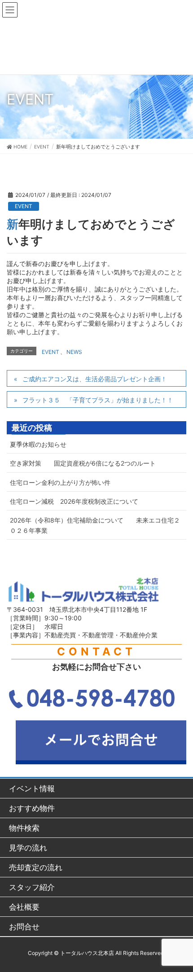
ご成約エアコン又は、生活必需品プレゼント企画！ (94, 379)
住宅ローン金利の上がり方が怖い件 (60, 482)
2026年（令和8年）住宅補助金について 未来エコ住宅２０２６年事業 (95, 525)
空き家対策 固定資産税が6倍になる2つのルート (83, 463)
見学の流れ (28, 847)
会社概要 (24, 906)
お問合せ (24, 926)
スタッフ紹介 (32, 887)
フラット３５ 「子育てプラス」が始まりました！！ (97, 400)
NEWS (74, 352)
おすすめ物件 (32, 808)
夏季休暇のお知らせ (38, 444)
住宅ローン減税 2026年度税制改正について (74, 501)
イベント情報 (32, 788)
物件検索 (24, 828)
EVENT (23, 206)
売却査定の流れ (35, 867)
